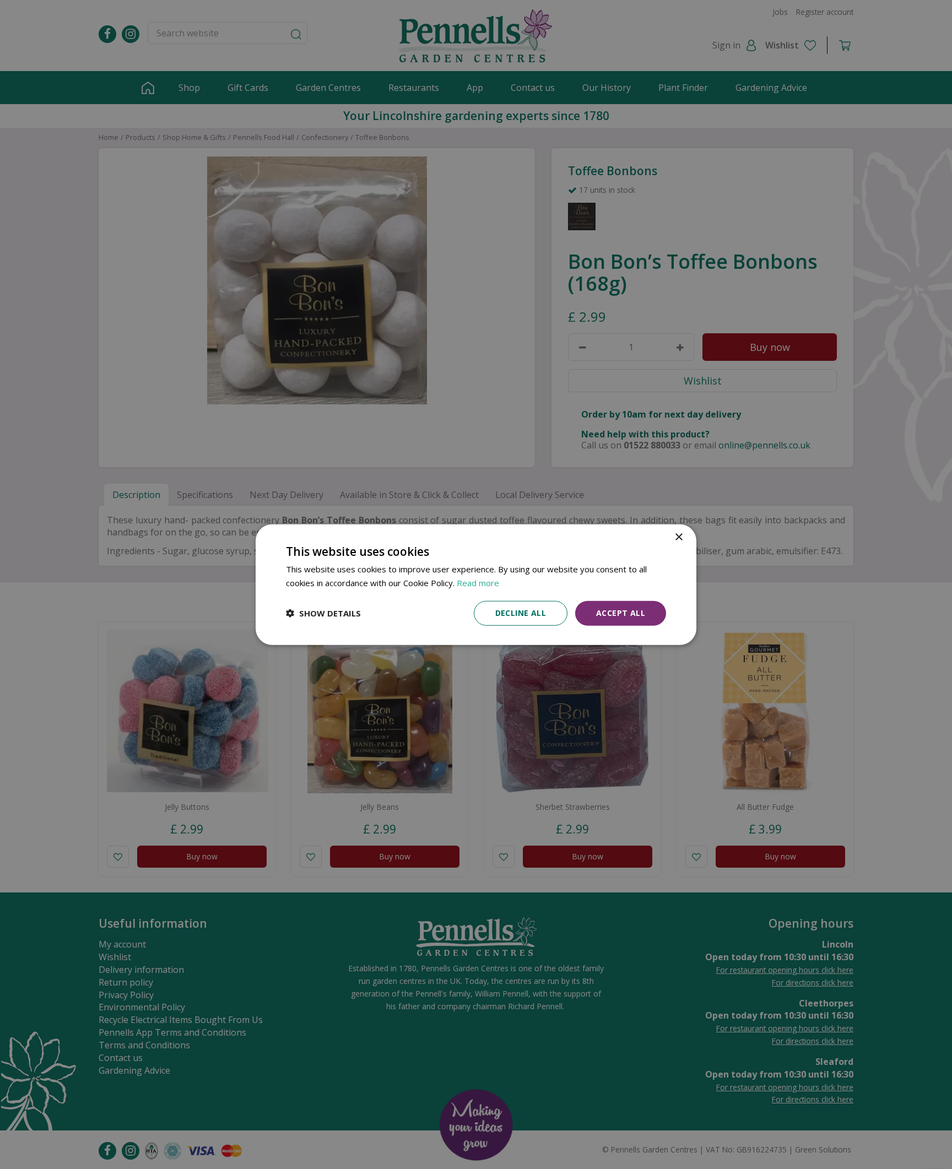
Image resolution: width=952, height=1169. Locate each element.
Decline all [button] (520, 613)
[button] (323, 613)
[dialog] (476, 584)
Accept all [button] (620, 613)
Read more (478, 582)
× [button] (678, 537)
